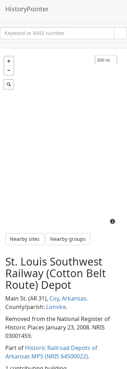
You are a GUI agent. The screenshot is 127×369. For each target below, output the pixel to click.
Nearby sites (25, 239)
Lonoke (56, 307)
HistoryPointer (27, 9)
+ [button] (8, 61)
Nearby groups (68, 239)
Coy (54, 298)
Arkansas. (75, 298)
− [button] (8, 70)
